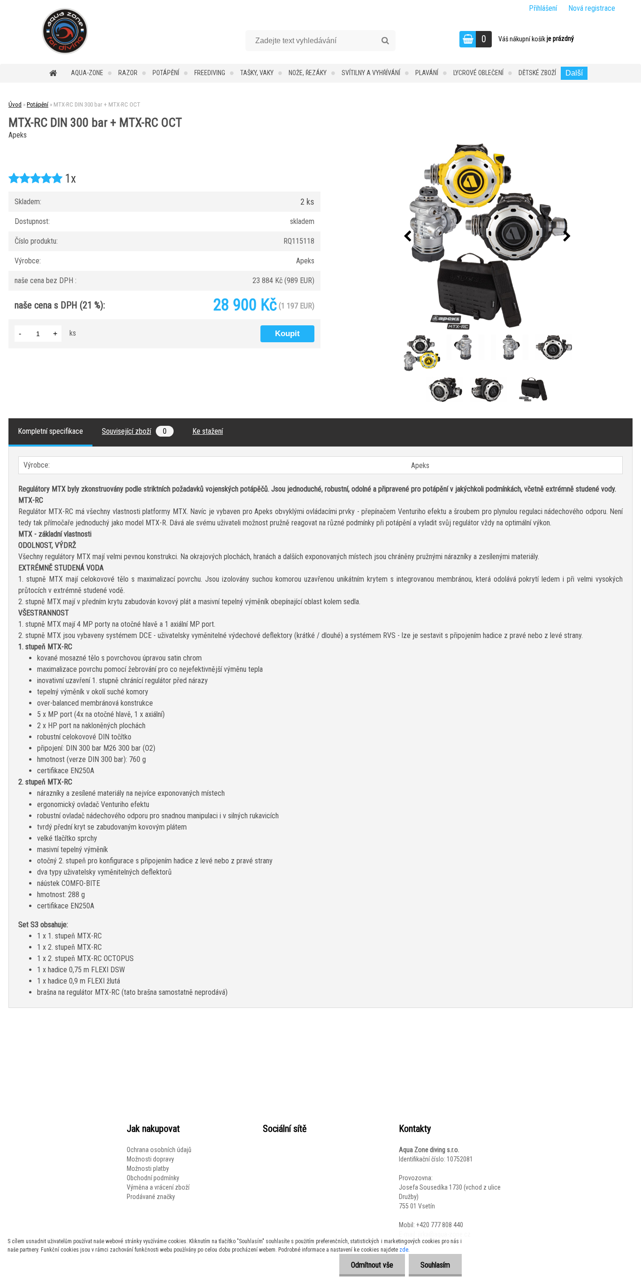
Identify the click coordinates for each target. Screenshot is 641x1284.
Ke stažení (207, 431)
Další (574, 73)
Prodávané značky (151, 1196)
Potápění (166, 73)
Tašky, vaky (257, 73)
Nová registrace (591, 8)
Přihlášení (543, 8)
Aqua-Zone (87, 73)
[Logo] (64, 31)
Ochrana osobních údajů (159, 1149)
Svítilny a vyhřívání (371, 73)
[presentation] (408, 236)
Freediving (209, 73)
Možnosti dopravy (150, 1159)
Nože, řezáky (308, 73)
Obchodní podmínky (153, 1178)
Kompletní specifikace (50, 431)
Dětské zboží (537, 73)
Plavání (426, 73)
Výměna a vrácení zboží (158, 1187)
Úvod (15, 104)
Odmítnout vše (372, 1265)
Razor (127, 73)
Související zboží (134, 431)
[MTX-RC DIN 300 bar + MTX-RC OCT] (487, 236)
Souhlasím (435, 1265)
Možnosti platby (148, 1168)
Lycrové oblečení (478, 73)
